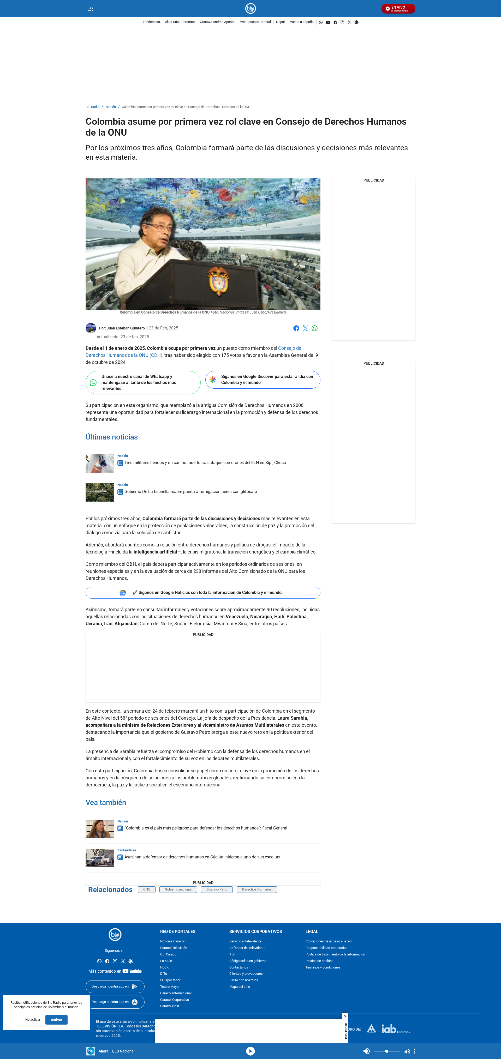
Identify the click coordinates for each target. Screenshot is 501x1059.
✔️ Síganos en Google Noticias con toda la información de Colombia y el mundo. (207, 592)
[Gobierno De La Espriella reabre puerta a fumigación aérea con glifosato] (100, 492)
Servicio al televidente (245, 941)
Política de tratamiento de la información (335, 954)
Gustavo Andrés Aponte (217, 22)
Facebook (296, 331)
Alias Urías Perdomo (180, 22)
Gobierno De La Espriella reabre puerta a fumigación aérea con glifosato (190, 491)
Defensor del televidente (247, 948)
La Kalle (166, 961)
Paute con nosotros (243, 980)
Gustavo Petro (216, 889)
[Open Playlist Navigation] (414, 1051)
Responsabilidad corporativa (326, 948)
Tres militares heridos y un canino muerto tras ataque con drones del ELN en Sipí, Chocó (205, 462)
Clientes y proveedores (246, 974)
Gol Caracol (168, 954)
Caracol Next (169, 1006)
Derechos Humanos (257, 889)
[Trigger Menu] (90, 8)
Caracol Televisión (173, 948)
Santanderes (126, 850)
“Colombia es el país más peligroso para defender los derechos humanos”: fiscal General (205, 828)
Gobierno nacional (178, 889)
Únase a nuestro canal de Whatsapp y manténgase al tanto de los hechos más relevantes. (139, 382)
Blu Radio (92, 107)
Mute (366, 1051)
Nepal (280, 22)
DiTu (163, 974)
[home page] (250, 8)
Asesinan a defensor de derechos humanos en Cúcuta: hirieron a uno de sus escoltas (202, 857)
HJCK (164, 967)
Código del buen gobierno (247, 961)
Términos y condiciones (323, 967)
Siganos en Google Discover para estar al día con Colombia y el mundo (267, 379)
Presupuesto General (255, 22)
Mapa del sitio (239, 987)
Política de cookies (319, 961)
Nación (110, 107)
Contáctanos (238, 967)
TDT (232, 954)
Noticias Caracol (172, 941)
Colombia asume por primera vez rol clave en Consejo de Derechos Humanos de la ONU (186, 107)
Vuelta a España (302, 22)
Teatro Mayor (170, 987)
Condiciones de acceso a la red (328, 941)
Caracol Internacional (176, 993)
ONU (146, 889)
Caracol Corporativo (174, 1000)
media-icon (250, 1051)
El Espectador (170, 980)
